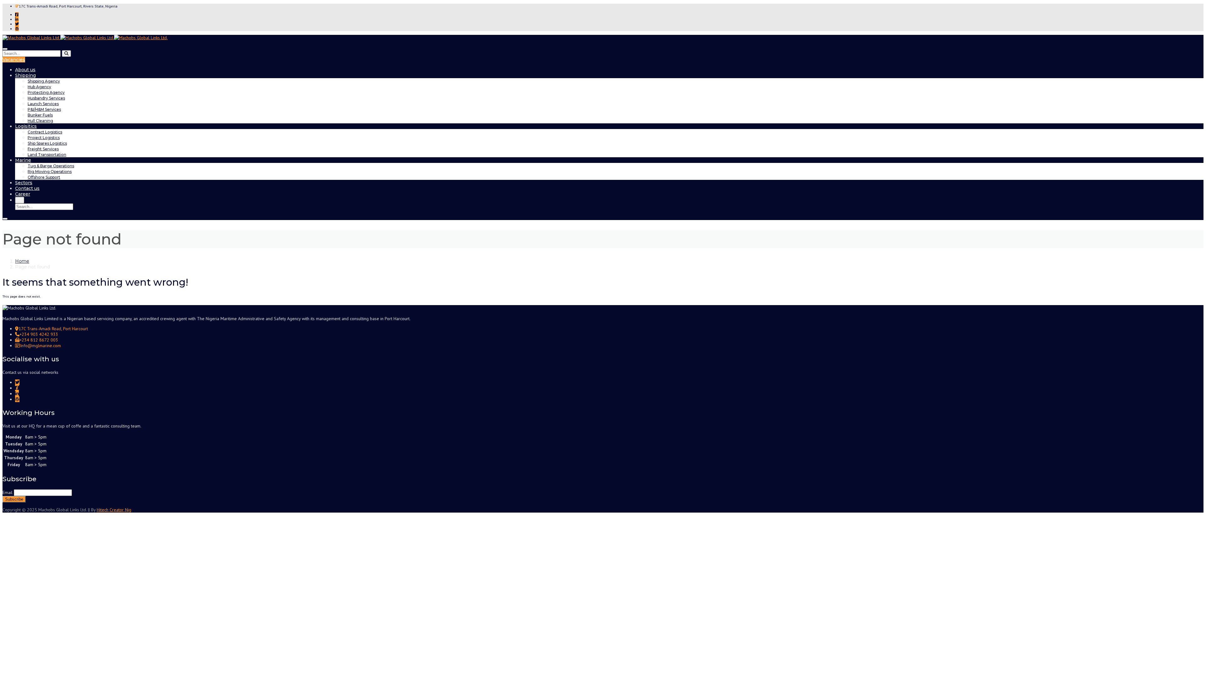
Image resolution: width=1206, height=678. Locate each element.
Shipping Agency (44, 81)
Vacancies (14, 59)
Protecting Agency (46, 92)
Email (8, 492)
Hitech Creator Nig (114, 510)
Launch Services (43, 103)
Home (22, 261)
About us (25, 70)
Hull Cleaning (40, 120)
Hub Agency (39, 86)
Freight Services (43, 149)
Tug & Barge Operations (51, 166)
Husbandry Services (46, 98)
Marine (23, 160)
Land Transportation (47, 154)
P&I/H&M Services (44, 109)
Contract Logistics (45, 132)
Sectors (23, 183)
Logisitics (26, 126)
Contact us (27, 188)
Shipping (25, 75)
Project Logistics (44, 137)
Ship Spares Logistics (47, 143)
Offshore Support (44, 177)
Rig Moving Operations (50, 171)
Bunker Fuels (40, 115)
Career (22, 194)
